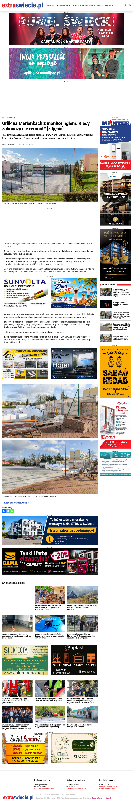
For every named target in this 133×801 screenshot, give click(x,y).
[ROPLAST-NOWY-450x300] (74, 660)
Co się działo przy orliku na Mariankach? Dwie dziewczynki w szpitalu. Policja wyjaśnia (81, 636)
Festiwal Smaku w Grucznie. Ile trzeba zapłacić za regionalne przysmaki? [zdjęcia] (48, 607)
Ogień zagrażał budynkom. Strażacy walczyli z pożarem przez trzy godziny (82, 607)
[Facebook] (4, 511)
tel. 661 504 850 (40, 787)
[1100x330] (50, 530)
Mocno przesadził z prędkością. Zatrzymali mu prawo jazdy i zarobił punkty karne (49, 636)
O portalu (39, 795)
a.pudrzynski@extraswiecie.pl (45, 789)
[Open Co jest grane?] (94, 5)
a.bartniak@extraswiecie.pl (16, 503)
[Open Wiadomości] (57, 5)
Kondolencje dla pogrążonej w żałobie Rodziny (120, 304)
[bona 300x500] (115, 199)
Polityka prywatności (52, 795)
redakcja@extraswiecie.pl (108, 787)
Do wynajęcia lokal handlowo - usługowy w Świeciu (80, 726)
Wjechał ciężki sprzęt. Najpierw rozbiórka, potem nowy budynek (121, 337)
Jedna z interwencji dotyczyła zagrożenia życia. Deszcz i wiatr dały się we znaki (17, 636)
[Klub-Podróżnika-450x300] (74, 293)
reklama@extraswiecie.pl (108, 789)
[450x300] (74, 363)
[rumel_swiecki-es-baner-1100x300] (66, 29)
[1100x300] (50, 561)
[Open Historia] (112, 5)
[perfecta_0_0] (25, 660)
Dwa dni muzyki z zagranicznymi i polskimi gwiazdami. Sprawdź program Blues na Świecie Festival (16, 727)
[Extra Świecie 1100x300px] (66, 63)
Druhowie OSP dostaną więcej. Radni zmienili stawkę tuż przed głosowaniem (15, 701)
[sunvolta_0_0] (25, 293)
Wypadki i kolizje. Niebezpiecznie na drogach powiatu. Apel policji (50, 726)
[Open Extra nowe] (69, 5)
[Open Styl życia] (80, 5)
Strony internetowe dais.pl (101, 798)
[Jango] (115, 464)
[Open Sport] (102, 5)
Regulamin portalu (68, 795)
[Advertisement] (66, 97)
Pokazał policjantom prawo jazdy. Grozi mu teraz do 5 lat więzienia (49, 700)
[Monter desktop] (115, 144)
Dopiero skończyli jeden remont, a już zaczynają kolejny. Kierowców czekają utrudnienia (121, 326)
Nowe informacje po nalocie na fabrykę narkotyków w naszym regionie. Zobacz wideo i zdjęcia (80, 701)
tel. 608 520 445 (72, 787)
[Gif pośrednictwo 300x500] (115, 255)
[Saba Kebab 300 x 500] (115, 372)
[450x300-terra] (74, 748)
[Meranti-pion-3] (115, 425)
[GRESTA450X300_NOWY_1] (25, 363)
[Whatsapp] (12, 511)
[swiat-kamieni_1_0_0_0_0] (25, 748)
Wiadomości (8, 118)
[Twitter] (8, 511)
